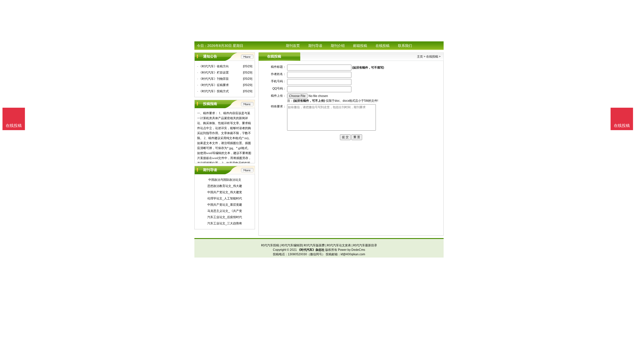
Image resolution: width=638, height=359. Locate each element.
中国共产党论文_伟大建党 (224, 192)
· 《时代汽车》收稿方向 (213, 66)
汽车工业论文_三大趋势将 (224, 223)
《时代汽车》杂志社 (311, 250)
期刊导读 (315, 46)
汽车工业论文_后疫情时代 (224, 217)
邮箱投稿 (360, 46)
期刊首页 (293, 46)
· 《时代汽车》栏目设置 (213, 72)
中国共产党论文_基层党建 (224, 204)
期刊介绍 (338, 46)
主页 (420, 56)
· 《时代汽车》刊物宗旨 (213, 79)
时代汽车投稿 (270, 245)
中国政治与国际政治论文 (224, 179)
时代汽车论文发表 (339, 245)
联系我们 (405, 46)
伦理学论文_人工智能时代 (224, 198)
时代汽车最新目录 (365, 245)
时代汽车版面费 (314, 245)
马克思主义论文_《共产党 (224, 211)
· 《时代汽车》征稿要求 (213, 85)
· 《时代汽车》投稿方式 (213, 91)
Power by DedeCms (351, 250)
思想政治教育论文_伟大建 (224, 186)
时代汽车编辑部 (291, 245)
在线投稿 (383, 46)
